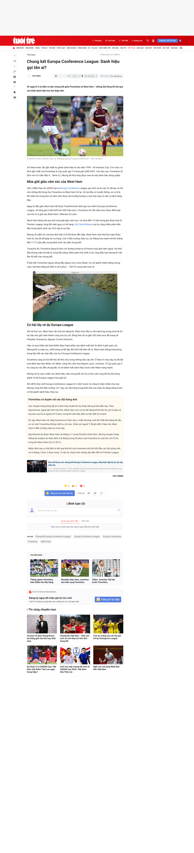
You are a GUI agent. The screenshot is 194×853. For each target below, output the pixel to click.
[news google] (111, 76)
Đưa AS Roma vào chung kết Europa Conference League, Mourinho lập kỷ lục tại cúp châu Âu (85, 463)
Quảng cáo (138, 41)
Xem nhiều (29, 48)
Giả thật (166, 48)
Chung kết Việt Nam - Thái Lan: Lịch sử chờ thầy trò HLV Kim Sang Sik (74, 638)
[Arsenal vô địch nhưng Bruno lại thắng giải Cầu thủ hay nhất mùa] (42, 624)
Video (37, 48)
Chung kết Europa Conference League (53, 536)
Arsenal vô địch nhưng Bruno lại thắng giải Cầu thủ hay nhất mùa (41, 638)
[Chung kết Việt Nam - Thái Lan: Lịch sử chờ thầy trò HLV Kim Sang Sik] (75, 624)
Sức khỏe (157, 48)
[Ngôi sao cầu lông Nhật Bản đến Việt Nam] (108, 655)
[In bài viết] (15, 97)
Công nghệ (82, 48)
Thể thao (131, 48)
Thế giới (52, 48)
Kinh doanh (71, 48)
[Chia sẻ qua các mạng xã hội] (101, 493)
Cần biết (124, 41)
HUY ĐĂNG (36, 76)
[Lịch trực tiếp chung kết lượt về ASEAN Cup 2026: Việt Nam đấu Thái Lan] (75, 655)
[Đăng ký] (108, 599)
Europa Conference (69, 188)
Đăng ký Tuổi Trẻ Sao (168, 41)
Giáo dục (140, 48)
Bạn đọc (174, 48)
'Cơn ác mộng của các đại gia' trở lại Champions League (107, 637)
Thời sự (44, 48)
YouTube (111, 41)
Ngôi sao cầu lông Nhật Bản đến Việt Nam (106, 668)
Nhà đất (148, 48)
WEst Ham (46, 541)
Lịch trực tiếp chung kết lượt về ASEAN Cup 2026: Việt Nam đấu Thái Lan (74, 669)
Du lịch (95, 48)
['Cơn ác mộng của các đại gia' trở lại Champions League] (108, 624)
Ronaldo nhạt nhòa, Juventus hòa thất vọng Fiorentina (75, 580)
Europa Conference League (87, 536)
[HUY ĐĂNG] (29, 76)
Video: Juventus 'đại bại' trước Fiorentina (103, 580)
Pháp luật (61, 48)
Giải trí (123, 48)
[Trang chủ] (14, 48)
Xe (89, 48)
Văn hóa (115, 48)
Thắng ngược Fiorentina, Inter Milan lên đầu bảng (41, 580)
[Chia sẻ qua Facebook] (89, 493)
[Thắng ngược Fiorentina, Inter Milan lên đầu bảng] (44, 568)
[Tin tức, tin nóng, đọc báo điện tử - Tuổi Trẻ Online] (24, 41)
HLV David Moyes (83, 224)
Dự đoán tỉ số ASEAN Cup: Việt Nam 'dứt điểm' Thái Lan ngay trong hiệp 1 (41, 669)
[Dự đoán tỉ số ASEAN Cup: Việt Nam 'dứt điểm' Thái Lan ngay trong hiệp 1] (42, 655)
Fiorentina (32, 541)
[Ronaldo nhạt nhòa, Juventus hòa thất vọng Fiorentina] (75, 568)
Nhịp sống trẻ (105, 48)
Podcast (98, 41)
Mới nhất (20, 48)
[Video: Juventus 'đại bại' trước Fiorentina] (106, 568)
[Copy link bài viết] (95, 493)
